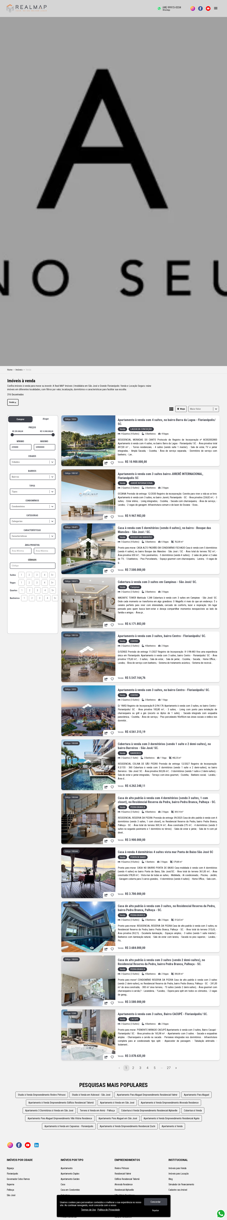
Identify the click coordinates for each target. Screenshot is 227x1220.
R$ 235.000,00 (17, 431)
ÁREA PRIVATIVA (32, 545)
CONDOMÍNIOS (32, 500)
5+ (52, 574)
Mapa (182, 409)
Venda (11, 402)
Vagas (13, 582)
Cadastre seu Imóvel (177, 1189)
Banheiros (15, 598)
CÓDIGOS (32, 560)
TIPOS (32, 486)
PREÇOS (32, 427)
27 (169, 1068)
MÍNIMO (20, 441)
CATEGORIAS (32, 515)
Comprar (20, 419)
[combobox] (190, 408)
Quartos (13, 590)
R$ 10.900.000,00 (46, 431)
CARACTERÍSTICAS (32, 530)
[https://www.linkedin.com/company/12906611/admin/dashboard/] (36, 1145)
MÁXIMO (44, 441)
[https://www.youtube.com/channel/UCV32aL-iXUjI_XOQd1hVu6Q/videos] (208, 8)
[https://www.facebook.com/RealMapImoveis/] (200, 8)
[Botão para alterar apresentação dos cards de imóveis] (171, 409)
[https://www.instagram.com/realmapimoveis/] (192, 8)
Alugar (46, 419)
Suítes (13, 575)
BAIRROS (32, 471)
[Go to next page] (176, 1068)
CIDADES (32, 456)
